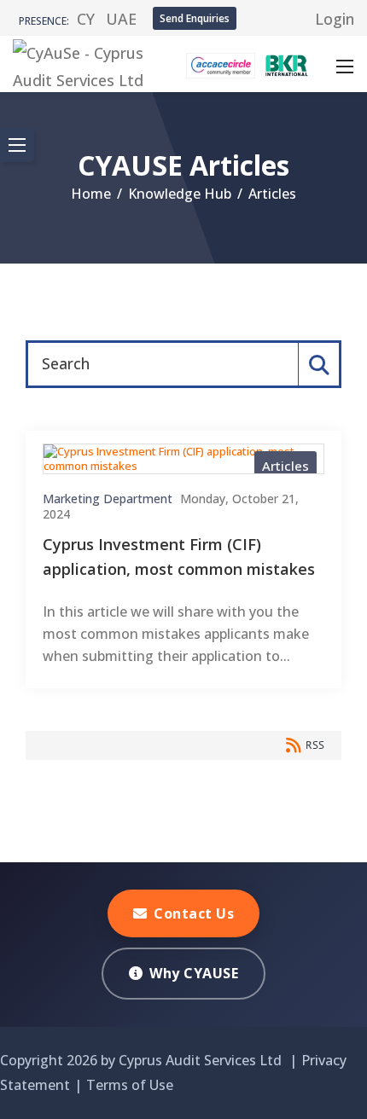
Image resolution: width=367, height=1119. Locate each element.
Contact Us (194, 913)
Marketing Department (107, 499)
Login (334, 19)
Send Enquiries (195, 18)
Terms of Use (129, 1085)
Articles (285, 465)
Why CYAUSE (193, 973)
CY (86, 19)
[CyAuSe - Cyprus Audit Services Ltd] (80, 62)
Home (91, 193)
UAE (121, 19)
